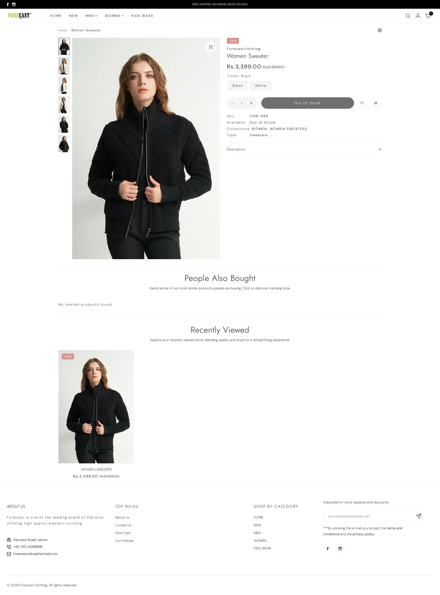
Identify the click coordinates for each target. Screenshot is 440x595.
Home (62, 30)
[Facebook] (8, 4)
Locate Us (123, 525)
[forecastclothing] (20, 15)
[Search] (408, 16)
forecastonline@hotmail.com (35, 554)
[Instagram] (14, 4)
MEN (257, 533)
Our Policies (124, 540)
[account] (418, 16)
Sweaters (259, 135)
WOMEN (260, 540)
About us (122, 517)
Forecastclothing (244, 48)
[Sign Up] (418, 516)
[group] (146, 148)
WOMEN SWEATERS (289, 129)
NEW (257, 525)
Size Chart (123, 533)
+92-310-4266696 (27, 546)
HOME (258, 517)
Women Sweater (96, 469)
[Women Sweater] (96, 406)
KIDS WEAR (262, 548)
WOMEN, (261, 129)
